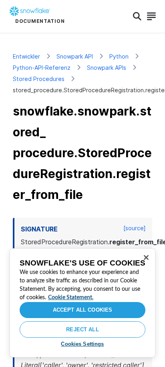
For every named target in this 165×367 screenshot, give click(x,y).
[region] (82, 302)
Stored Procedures (38, 78)
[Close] (146, 257)
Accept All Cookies (82, 310)
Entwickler (26, 56)
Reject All (82, 329)
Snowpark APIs (106, 67)
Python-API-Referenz (41, 67)
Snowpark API (74, 56)
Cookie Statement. (70, 297)
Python (119, 56)
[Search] (137, 16)
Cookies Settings (82, 344)
